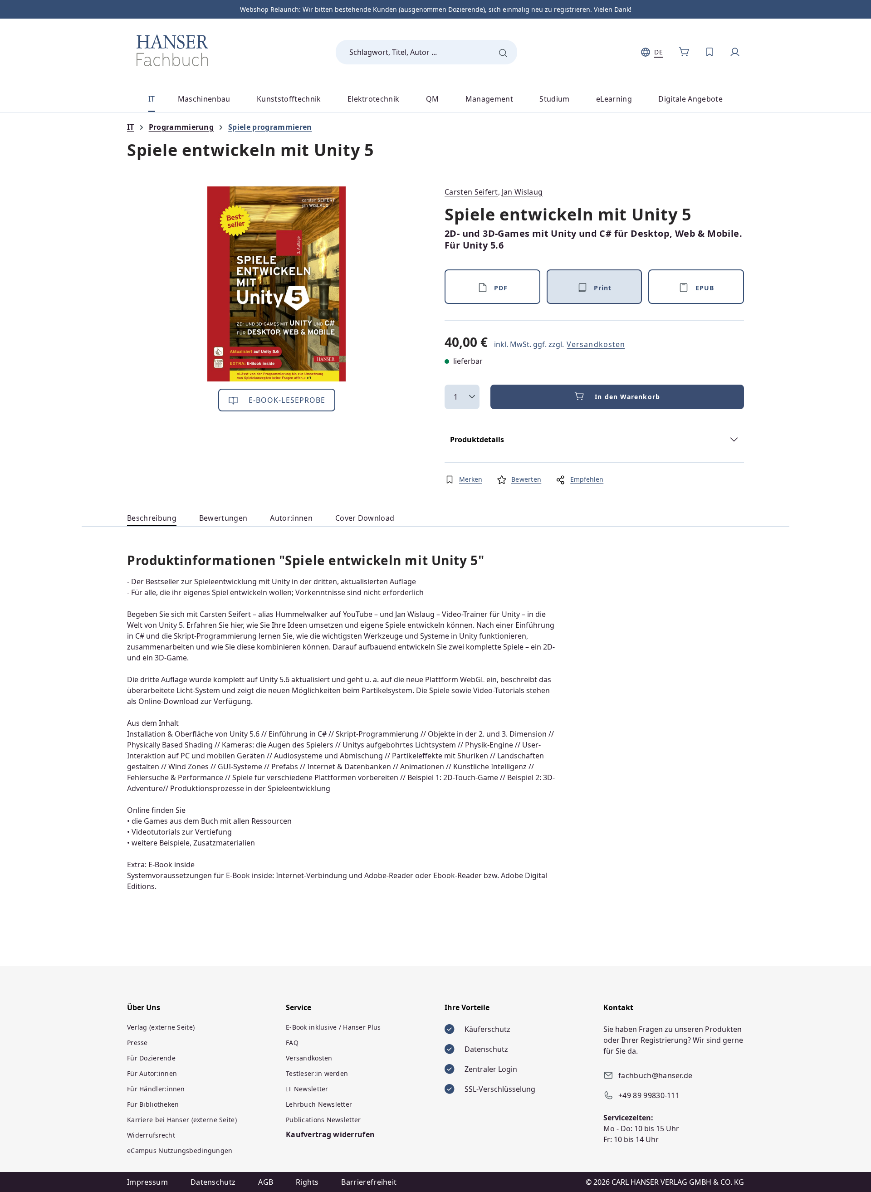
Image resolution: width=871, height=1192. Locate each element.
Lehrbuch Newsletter (319, 1104)
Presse (137, 1042)
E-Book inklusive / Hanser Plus (333, 1027)
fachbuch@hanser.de (655, 1075)
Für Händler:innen (156, 1089)
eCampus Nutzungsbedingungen (180, 1150)
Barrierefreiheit (368, 1182)
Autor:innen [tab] (291, 518)
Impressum (147, 1182)
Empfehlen (586, 479)
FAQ (292, 1042)
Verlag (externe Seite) (161, 1027)
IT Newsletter (307, 1089)
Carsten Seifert (471, 192)
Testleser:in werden (317, 1073)
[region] (277, 283)
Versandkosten (596, 344)
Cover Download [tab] (364, 518)
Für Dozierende (151, 1058)
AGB (265, 1182)
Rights (307, 1182)
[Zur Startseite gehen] (172, 50)
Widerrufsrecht (151, 1135)
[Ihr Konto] (735, 52)
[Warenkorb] (684, 52)
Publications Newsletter (323, 1119)
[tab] (151, 518)
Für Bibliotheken (153, 1104)
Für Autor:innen (152, 1073)
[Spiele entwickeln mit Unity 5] (276, 283)
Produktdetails (477, 440)
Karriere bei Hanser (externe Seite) (182, 1119)
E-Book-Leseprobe (286, 400)
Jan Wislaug (522, 192)
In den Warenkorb (627, 396)
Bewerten (526, 479)
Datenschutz (213, 1182)
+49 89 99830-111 (649, 1095)
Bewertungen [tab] (223, 518)
